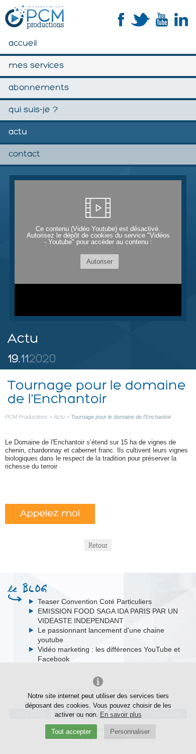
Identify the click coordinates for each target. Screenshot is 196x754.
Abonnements (39, 88)
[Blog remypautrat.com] (98, 589)
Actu (18, 132)
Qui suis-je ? (33, 110)
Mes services (36, 65)
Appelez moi (50, 514)
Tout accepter (71, 731)
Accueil (23, 43)
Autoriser (99, 261)
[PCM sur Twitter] (140, 24)
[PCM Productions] (34, 17)
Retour (98, 545)
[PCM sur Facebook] (121, 24)
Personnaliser (130, 731)
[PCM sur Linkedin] (181, 24)
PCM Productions (26, 417)
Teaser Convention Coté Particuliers (95, 601)
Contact (24, 154)
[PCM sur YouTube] (162, 24)
